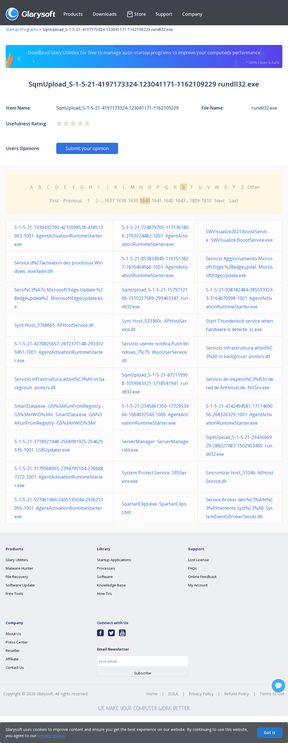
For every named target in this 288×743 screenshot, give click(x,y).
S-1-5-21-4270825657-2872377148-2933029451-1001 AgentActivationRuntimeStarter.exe (58, 352)
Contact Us (15, 667)
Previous (72, 201)
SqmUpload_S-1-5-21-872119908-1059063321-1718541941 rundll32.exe (155, 383)
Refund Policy (236, 693)
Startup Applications (114, 559)
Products (73, 14)
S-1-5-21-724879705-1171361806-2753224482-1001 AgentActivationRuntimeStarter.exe (155, 235)
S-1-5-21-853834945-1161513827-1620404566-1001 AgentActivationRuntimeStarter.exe (155, 266)
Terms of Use (272, 693)
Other (254, 187)
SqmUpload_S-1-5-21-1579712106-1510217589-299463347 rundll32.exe (155, 298)
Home (152, 693)
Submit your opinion (87, 148)
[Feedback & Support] (278, 685)
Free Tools (14, 593)
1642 (168, 201)
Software (105, 576)
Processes (106, 568)
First (54, 201)
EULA (173, 693)
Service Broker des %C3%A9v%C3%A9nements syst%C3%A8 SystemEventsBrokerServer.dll (239, 508)
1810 (206, 201)
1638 (121, 201)
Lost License (198, 559)
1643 (180, 201)
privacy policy (50, 735)
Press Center (17, 642)
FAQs (192, 568)
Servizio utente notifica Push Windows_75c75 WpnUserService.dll (155, 352)
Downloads (105, 14)
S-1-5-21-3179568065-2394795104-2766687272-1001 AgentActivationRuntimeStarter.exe (58, 476)
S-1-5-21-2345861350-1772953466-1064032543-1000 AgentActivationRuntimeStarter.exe (155, 414)
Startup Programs (22, 29)
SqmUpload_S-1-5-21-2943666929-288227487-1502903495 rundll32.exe (239, 445)
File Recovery (17, 576)
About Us (13, 633)
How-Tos (104, 593)
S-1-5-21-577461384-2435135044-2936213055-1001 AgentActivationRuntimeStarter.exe (58, 508)
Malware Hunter (19, 568)
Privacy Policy (201, 693)
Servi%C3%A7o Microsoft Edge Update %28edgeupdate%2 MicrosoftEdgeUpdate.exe (58, 298)
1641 (157, 201)
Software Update (20, 585)
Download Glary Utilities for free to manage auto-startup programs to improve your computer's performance (153, 57)
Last (233, 201)
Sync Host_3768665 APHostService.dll (53, 325)
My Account (198, 585)
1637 (109, 201)
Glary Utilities (17, 559)
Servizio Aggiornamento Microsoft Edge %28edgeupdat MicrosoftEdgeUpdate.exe (239, 266)
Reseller (13, 650)
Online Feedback (202, 576)
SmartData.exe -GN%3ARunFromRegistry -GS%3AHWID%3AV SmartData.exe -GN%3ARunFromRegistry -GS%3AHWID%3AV (59, 414)
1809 (195, 201)
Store (140, 14)
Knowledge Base (111, 585)
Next (220, 201)
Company (192, 14)
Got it (269, 732)
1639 (133, 201)
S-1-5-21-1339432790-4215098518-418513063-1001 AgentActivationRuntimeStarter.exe (58, 235)
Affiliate (12, 659)
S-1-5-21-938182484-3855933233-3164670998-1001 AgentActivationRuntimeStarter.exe (239, 298)
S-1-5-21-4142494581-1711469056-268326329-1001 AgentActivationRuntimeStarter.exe (239, 414)
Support (164, 14)
